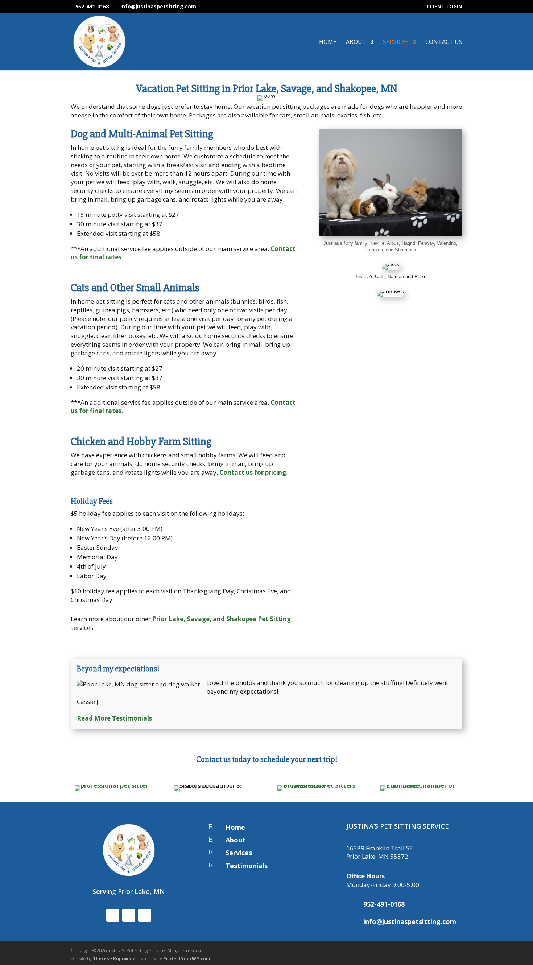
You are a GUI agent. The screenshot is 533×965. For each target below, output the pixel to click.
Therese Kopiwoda (114, 959)
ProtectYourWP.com (186, 959)
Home (327, 42)
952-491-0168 (92, 6)
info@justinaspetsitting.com (409, 921)
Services (396, 42)
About (356, 42)
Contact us (213, 759)
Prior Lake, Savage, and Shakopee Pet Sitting (221, 619)
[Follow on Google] (144, 915)
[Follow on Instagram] (128, 915)
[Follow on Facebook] (112, 915)
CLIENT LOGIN (444, 7)
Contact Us (443, 42)
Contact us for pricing (252, 472)
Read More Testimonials (114, 718)
